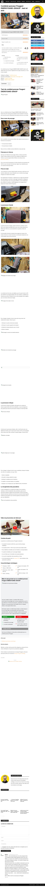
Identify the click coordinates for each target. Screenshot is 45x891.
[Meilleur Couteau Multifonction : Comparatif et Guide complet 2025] (37, 69)
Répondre (6, 877)
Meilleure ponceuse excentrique (9, 641)
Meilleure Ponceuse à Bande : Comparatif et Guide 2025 (24, 800)
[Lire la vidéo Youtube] (15, 528)
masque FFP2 (17, 558)
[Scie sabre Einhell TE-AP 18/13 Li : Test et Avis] (37, 104)
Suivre (42, 45)
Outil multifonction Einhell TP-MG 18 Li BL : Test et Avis (40, 114)
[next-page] (3, 816)
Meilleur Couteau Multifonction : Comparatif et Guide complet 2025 (37, 75)
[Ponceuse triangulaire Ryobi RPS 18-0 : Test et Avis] (5, 795)
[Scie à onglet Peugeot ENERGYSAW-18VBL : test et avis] (5, 806)
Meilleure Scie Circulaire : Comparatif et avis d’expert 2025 (40, 93)
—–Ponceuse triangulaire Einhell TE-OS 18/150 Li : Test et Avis (15, 800)
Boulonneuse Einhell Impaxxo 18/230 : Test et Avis (40, 123)
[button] (42, 1)
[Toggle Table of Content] (8, 84)
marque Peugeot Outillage (19, 653)
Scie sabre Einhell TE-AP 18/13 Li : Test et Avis (36, 110)
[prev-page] (1, 816)
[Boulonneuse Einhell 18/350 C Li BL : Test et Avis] (33, 119)
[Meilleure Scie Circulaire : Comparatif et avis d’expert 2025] (33, 93)
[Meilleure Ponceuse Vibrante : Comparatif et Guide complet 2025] (15, 806)
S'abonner (41, 47)
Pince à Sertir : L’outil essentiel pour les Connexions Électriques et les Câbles (39, 81)
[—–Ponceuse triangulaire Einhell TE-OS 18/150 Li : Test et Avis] (15, 795)
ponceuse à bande (4, 159)
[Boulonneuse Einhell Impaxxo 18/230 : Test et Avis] (33, 124)
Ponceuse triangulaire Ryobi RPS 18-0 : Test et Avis (5, 800)
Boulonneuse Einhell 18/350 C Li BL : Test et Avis (39, 118)
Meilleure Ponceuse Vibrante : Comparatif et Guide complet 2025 (15, 811)
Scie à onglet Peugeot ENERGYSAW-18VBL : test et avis (5, 811)
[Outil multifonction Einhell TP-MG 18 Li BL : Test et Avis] (33, 114)
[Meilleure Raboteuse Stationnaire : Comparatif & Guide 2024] (33, 87)
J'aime (42, 40)
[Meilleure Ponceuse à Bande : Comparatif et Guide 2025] (24, 795)
